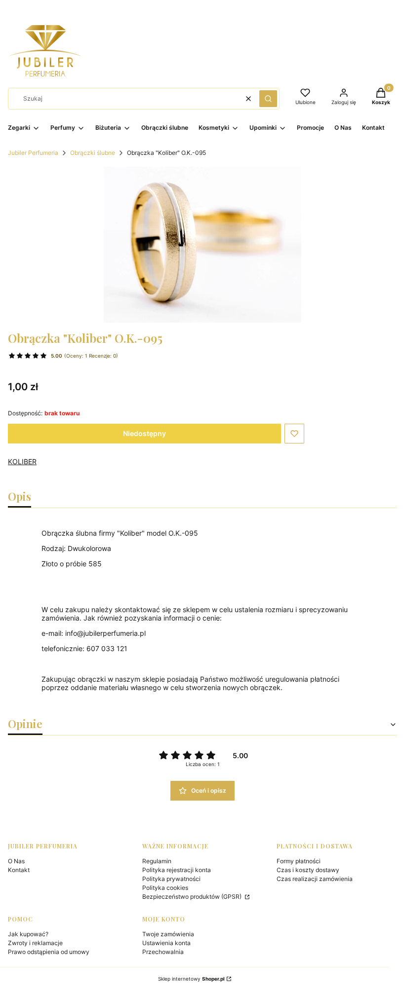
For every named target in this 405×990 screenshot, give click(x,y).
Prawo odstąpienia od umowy (48, 951)
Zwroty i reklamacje (35, 943)
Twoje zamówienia (168, 934)
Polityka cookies (165, 887)
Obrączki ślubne (92, 152)
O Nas (16, 861)
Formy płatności (299, 861)
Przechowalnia (163, 951)
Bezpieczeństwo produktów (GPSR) (192, 896)
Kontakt (19, 870)
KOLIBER (22, 461)
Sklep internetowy (191, 979)
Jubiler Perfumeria (33, 152)
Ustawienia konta (166, 943)
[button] (268, 98)
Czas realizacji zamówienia (315, 878)
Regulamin (156, 861)
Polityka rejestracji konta (176, 870)
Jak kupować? (28, 934)
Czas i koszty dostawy (308, 870)
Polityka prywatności (171, 878)
